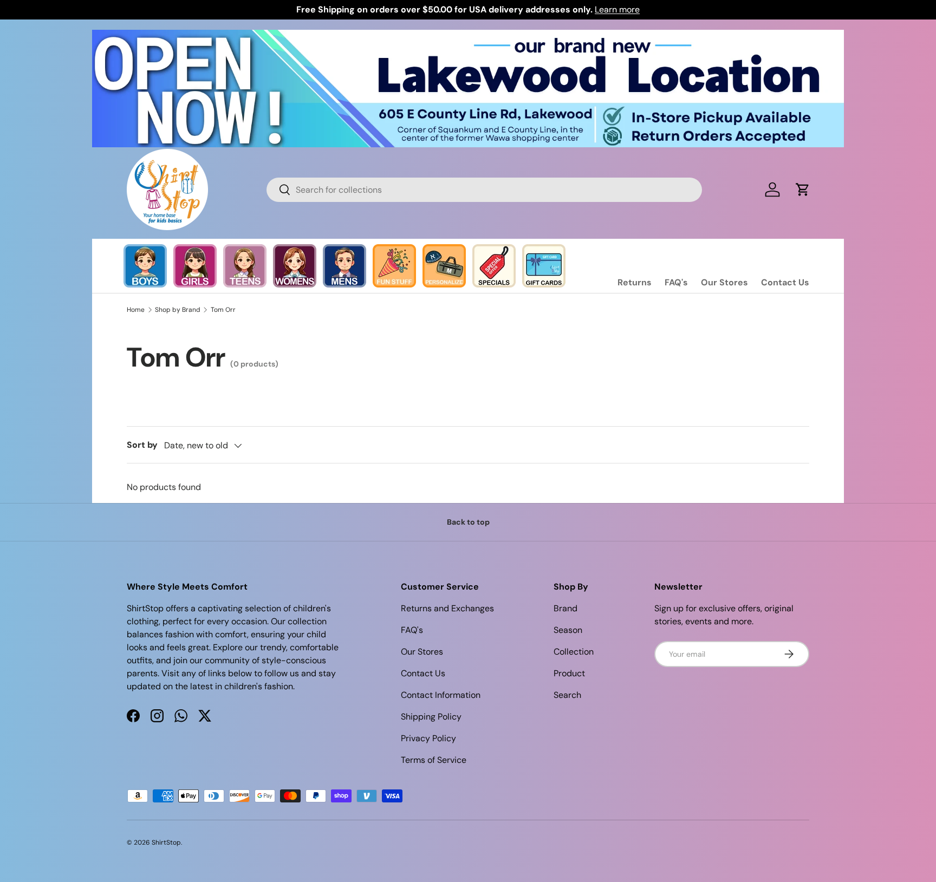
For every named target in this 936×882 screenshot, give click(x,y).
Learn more (617, 9)
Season (568, 630)
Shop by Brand (177, 309)
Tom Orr (223, 309)
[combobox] (484, 190)
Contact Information (440, 695)
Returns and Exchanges (447, 608)
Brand (565, 608)
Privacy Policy (428, 738)
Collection (574, 651)
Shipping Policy (431, 716)
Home (136, 309)
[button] (803, 189)
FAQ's (676, 282)
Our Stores (724, 282)
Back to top (468, 522)
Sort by (142, 444)
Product (569, 673)
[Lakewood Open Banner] (468, 36)
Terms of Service (433, 760)
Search (567, 695)
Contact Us (785, 282)
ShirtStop (166, 842)
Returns (635, 282)
